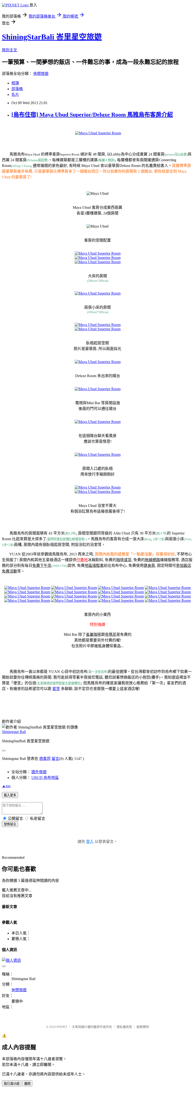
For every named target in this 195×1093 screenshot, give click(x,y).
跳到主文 (9, 50)
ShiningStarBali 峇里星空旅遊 (52, 37)
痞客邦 (45, 759)
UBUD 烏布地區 (45, 778)
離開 (27, 1083)
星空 (56, 689)
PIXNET (62, 1027)
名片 (15, 94)
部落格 (17, 89)
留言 (55, 759)
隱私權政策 (124, 1027)
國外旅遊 (39, 772)
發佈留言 (10, 824)
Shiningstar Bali (14, 732)
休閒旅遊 (41, 74)
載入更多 (10, 795)
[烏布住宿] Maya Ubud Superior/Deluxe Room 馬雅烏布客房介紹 (92, 115)
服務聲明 (142, 1027)
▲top (6, 786)
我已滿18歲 (12, 1083)
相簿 (15, 83)
